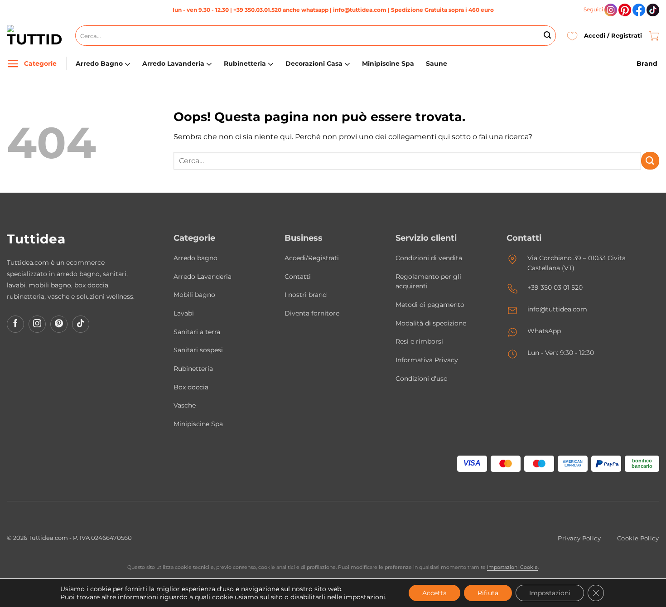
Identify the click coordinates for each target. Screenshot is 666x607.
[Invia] (547, 36)
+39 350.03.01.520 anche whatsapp (280, 9)
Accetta (434, 593)
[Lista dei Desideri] (572, 35)
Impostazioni (549, 593)
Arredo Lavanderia (173, 63)
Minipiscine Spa (388, 63)
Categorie (40, 63)
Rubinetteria (245, 63)
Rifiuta (488, 593)
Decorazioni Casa (314, 63)
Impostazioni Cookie (512, 567)
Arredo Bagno (99, 63)
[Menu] (13, 64)
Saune (436, 63)
